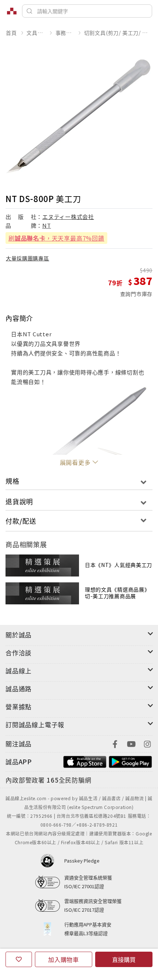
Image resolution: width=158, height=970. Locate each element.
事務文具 (64, 32)
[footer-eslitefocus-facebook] (115, 743)
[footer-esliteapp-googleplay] (130, 761)
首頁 (11, 32)
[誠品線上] (12, 11)
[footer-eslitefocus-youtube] (131, 743)
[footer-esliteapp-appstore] (85, 761)
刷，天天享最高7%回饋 (56, 238)
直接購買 (124, 959)
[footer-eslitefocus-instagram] (147, 743)
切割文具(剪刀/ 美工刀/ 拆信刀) (118, 32)
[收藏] (19, 959)
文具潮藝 (35, 32)
